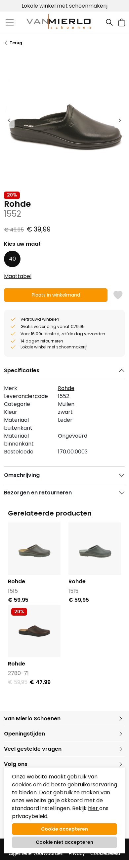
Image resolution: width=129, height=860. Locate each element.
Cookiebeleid (105, 853)
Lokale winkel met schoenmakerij (65, 6)
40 (12, 259)
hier (93, 808)
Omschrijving (22, 475)
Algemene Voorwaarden (36, 853)
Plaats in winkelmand (56, 297)
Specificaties (21, 370)
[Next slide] (119, 120)
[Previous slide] (9, 120)
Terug (16, 43)
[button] (121, 22)
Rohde (66, 388)
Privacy (77, 853)
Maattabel (17, 276)
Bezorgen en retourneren (38, 492)
